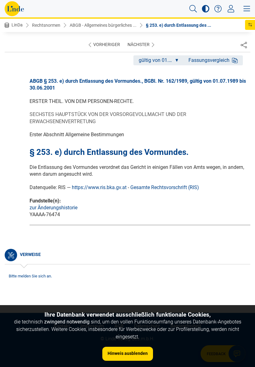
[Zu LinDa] (14, 8)
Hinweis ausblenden (128, 353)
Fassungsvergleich (209, 60)
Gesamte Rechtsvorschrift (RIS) (164, 187)
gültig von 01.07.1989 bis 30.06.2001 (161, 60)
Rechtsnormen (46, 25)
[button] (193, 8)
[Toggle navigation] (231, 8)
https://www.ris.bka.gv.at (99, 187)
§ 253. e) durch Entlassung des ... (178, 25)
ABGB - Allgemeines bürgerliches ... (103, 25)
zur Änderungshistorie (53, 208)
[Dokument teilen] (243, 44)
